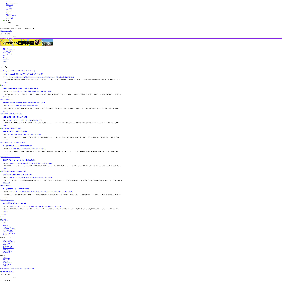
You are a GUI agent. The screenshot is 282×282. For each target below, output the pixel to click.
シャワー (11, 120)
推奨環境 (5, 245)
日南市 (57, 77)
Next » (4, 214)
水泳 (61, 77)
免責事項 (5, 249)
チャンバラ (12, 163)
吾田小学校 (32, 192)
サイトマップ (6, 243)
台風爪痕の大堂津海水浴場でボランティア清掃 (17, 174)
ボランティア (16, 177)
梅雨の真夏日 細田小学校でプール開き (15, 117)
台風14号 (23, 177)
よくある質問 (6, 259)
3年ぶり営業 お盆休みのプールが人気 (14, 203)
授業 (34, 120)
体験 (21, 105)
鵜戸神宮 (50, 91)
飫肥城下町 (44, 91)
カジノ (10, 91)
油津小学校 (39, 148)
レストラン (22, 163)
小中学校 (33, 148)
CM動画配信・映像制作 (9, 228)
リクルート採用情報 (8, 231)
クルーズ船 (16, 91)
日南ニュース (51, 77)
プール (10, 77)
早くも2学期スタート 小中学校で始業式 (16, 189)
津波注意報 (71, 77)
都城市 (51, 177)
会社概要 (5, 265)
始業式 (23, 148)
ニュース (5, 48)
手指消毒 (54, 192)
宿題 (45, 192)
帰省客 (36, 206)
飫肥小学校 (38, 134)
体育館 (14, 148)
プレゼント (6, 59)
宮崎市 (36, 177)
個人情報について (7, 262)
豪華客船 (34, 91)
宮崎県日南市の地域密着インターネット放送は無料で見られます (17, 268)
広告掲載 (5, 225)
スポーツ (5, 57)
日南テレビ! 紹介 (7, 240)
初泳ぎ (21, 77)
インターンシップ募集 (9, 233)
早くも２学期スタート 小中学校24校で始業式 (17, 146)
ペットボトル (15, 105)
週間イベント (9, 51)
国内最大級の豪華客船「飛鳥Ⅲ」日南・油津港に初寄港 (20, 88)
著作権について (7, 264)
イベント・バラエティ (9, 49)
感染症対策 (42, 206)
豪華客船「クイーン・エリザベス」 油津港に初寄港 (19, 160)
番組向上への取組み (8, 248)
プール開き (16, 77)
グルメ (4, 55)
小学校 (46, 77)
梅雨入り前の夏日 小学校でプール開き (15, 131)
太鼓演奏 (28, 163)
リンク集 (5, 261)
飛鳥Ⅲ (39, 91)
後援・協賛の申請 (7, 230)
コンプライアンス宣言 (9, 241)
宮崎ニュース (39, 77)
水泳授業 (65, 77)
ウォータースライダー (20, 206)
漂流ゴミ (46, 177)
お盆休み (11, 206)
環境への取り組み (7, 246)
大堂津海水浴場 (30, 177)
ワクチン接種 (25, 192)
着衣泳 (36, 105)
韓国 (44, 163)
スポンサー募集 (7, 227)
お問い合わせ (6, 258)
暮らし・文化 (6, 52)
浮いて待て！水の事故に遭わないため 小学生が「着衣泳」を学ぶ (24, 102)
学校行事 (33, 77)
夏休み (24, 105)
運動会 (44, 148)
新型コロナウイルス (63, 192)
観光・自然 (9, 54)
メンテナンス (6, 252)
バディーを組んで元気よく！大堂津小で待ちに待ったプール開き (23, 74)
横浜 (32, 163)
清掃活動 (41, 177)
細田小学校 (39, 120)
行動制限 (71, 192)
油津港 (29, 91)
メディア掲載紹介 (7, 251)
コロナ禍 (14, 192)
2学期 (10, 192)
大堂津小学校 (27, 77)
